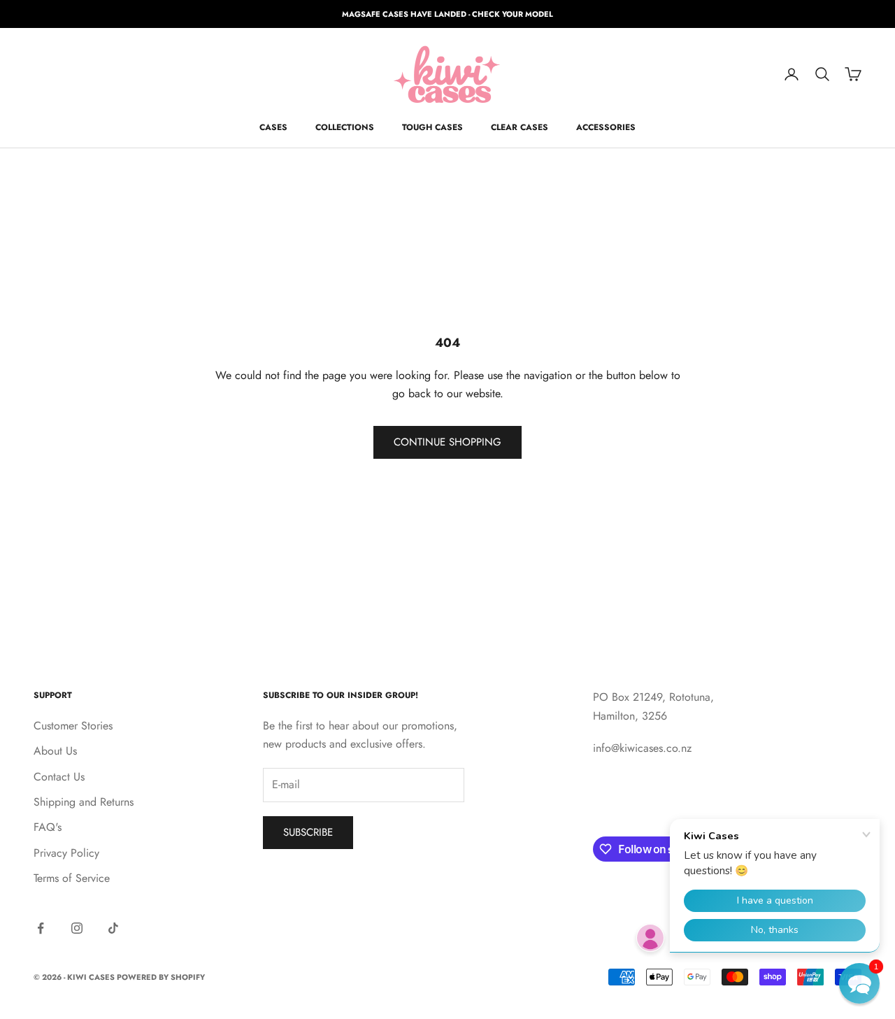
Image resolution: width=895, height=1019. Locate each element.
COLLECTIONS (344, 127)
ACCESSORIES (606, 127)
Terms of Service (72, 878)
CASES (273, 127)
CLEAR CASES (519, 127)
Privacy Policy (66, 853)
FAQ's (48, 827)
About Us (55, 751)
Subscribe (308, 832)
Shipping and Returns (84, 802)
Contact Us (59, 777)
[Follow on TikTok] (113, 928)
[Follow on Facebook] (41, 928)
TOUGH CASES (432, 127)
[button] (859, 983)
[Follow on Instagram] (77, 928)
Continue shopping (447, 442)
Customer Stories (73, 726)
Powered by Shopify (161, 977)
